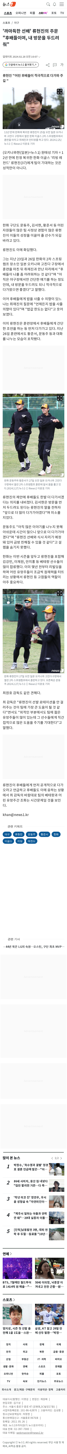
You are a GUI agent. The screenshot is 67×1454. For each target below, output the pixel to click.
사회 (25, 1344)
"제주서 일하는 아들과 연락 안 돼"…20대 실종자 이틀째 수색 (31, 1218)
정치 (8, 1344)
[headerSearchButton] (48, 4)
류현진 (19, 834)
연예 (6, 1253)
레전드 (31, 840)
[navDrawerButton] (61, 4)
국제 (58, 1344)
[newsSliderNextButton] (61, 1158)
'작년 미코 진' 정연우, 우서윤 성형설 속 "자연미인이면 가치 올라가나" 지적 (30, 1202)
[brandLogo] (9, 4)
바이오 (58, 1359)
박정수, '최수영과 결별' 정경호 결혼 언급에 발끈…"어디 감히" (31, 1169)
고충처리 (60, 1389)
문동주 (31, 834)
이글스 (8, 840)
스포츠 (6, 23)
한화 (56, 834)
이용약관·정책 (45, 1389)
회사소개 (6, 1389)
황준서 (44, 834)
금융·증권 (58, 1351)
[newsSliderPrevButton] (52, 1158)
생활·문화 (8, 1366)
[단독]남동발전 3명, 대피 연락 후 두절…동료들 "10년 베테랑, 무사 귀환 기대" (31, 1234)
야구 (7, 834)
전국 (8, 1351)
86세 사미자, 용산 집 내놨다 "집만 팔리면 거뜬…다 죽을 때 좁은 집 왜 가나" (31, 1185)
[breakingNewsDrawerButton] (54, 4)
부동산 (25, 1359)
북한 (41, 1351)
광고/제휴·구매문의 (24, 1389)
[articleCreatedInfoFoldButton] (39, 57)
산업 (8, 1359)
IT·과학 (42, 1359)
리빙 (20, 840)
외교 (25, 1351)
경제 (41, 1344)
